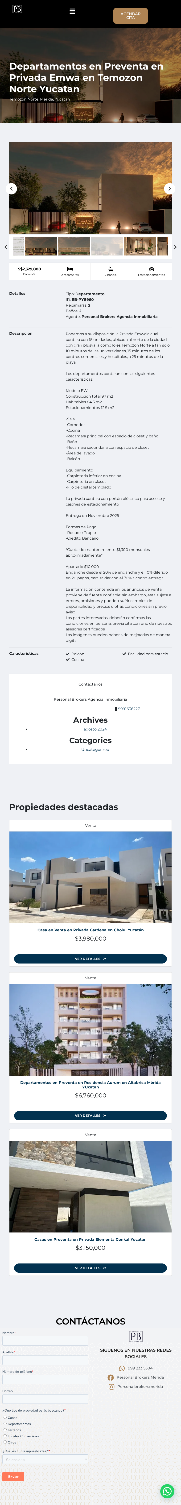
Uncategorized (95, 749)
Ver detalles (88, 959)
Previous (11, 188)
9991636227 (129, 709)
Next (169, 188)
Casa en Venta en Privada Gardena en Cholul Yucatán (90, 930)
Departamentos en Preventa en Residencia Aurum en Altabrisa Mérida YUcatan (90, 1084)
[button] (72, 11)
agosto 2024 (95, 729)
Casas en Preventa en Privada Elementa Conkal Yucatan (90, 1239)
